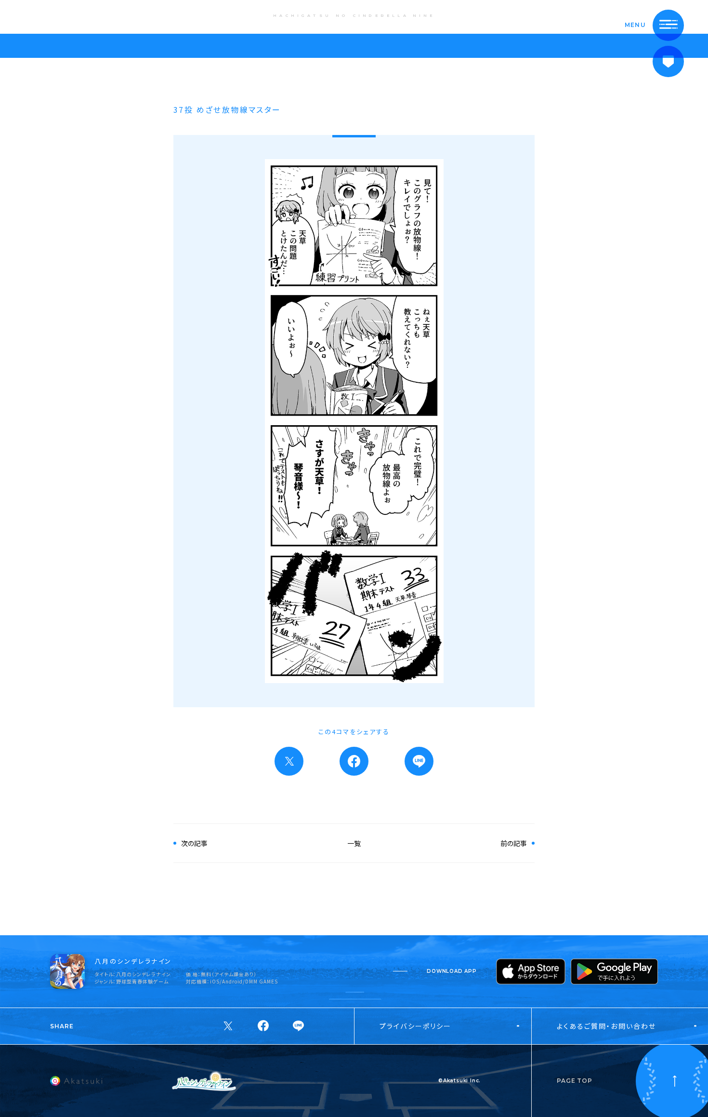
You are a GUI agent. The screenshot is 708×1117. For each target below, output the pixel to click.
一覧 (354, 843)
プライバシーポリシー (415, 1026)
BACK (41, 16)
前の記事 (513, 843)
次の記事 (194, 843)
